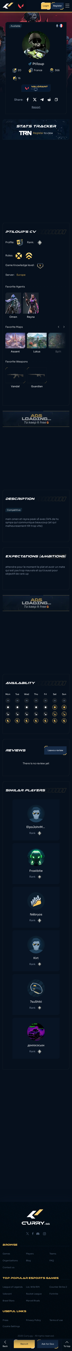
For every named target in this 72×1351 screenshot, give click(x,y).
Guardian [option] (37, 386)
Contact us (8, 1267)
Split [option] (58, 351)
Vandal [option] (15, 386)
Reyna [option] (31, 316)
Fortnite (53, 1293)
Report (36, 107)
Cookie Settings (11, 1326)
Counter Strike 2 (58, 1287)
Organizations (10, 1260)
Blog (28, 1260)
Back (5, 1346)
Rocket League (34, 1293)
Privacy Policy (33, 1320)
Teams (52, 1253)
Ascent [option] (15, 351)
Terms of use (56, 1320)
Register (43, 133)
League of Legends (13, 1287)
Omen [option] (13, 316)
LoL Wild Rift (33, 1287)
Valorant (7, 1293)
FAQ (51, 1260)
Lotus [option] (36, 351)
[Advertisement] (36, 181)
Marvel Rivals (33, 1300)
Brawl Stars (8, 1300)
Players (30, 1253)
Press (5, 1320)
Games (6, 1253)
